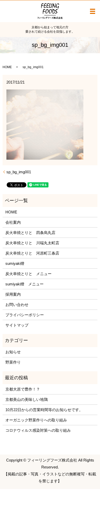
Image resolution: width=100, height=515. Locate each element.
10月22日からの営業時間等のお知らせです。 (44, 410)
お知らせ (13, 352)
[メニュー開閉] (92, 11)
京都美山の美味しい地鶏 (26, 399)
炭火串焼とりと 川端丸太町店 (32, 243)
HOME (7, 67)
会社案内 (13, 222)
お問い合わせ (16, 304)
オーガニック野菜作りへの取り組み (36, 420)
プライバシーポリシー (24, 315)
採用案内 (13, 294)
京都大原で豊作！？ (22, 389)
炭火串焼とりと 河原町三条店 (32, 253)
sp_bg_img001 (18, 172)
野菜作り (13, 362)
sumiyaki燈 (14, 263)
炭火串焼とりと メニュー (28, 274)
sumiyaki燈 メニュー (24, 284)
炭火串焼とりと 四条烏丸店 (30, 232)
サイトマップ (16, 325)
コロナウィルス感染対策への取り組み (38, 430)
